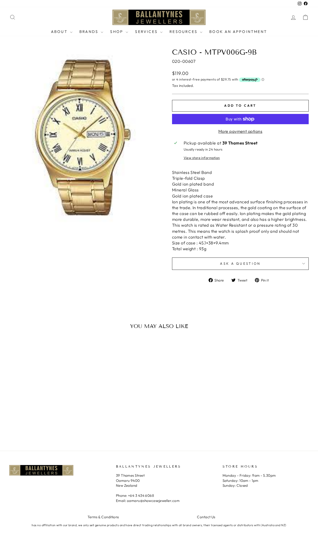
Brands (89, 31)
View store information (202, 158)
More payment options (240, 131)
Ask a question (240, 263)
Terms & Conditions (103, 517)
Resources (184, 31)
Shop (117, 31)
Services (147, 31)
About (60, 31)
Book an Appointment (238, 31)
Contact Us (206, 517)
